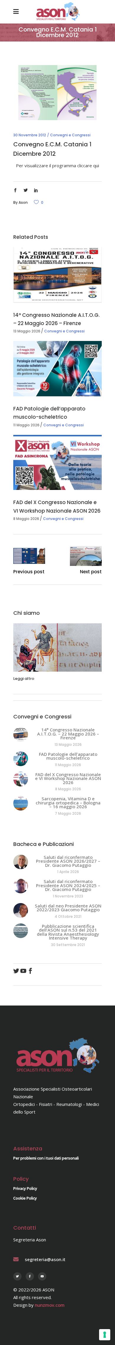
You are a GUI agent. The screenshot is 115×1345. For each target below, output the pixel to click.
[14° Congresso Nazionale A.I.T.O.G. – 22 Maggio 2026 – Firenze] (57, 275)
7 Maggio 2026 (68, 813)
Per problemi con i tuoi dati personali (46, 1158)
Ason (23, 202)
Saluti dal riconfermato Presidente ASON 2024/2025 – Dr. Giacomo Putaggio (68, 885)
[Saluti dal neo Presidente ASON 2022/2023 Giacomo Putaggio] (20, 910)
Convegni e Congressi (70, 135)
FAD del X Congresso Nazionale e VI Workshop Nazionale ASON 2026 (68, 778)
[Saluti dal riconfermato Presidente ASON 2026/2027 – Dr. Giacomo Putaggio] (20, 861)
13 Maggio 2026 (26, 331)
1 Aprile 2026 (68, 871)
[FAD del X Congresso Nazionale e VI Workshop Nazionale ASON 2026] (57, 462)
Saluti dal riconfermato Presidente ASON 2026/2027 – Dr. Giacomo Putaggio (68, 861)
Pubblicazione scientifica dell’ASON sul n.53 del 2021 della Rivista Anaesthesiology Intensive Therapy (68, 932)
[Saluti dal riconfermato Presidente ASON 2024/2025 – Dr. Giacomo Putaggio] (20, 886)
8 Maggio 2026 (26, 518)
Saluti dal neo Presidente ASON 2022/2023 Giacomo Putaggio (68, 908)
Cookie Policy (25, 1198)
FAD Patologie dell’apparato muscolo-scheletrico (68, 756)
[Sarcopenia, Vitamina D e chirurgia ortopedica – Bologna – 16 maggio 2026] (20, 803)
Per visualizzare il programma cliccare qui (57, 165)
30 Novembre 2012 (29, 135)
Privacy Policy (25, 1188)
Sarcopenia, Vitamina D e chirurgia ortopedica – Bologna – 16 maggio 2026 (68, 802)
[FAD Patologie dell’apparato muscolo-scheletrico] (57, 368)
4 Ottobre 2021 (68, 916)
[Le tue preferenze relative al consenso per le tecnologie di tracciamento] (104, 1334)
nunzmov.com (50, 1305)
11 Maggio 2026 (26, 425)
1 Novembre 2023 (68, 896)
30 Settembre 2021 (68, 944)
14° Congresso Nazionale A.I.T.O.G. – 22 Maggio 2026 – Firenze (68, 734)
